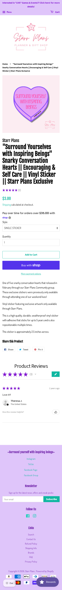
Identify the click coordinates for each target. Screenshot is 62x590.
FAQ (31, 557)
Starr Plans (30, 571)
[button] (35, 374)
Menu (9, 12)
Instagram (31, 458)
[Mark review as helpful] (56, 412)
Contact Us (31, 539)
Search (31, 534)
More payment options (31, 273)
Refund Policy (31, 543)
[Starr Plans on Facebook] (28, 516)
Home (5, 64)
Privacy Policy (31, 561)
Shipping (6, 204)
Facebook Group (31, 475)
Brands (31, 552)
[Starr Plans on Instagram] (34, 516)
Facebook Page (30, 469)
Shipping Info (31, 548)
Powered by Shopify (45, 571)
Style (4, 222)
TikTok (31, 464)
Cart (57, 12)
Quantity (6, 236)
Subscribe (51, 499)
